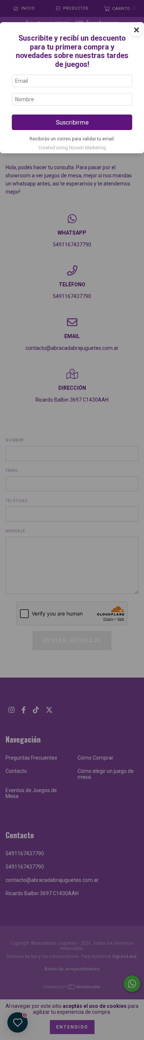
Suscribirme (72, 122)
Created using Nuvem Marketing (72, 147)
